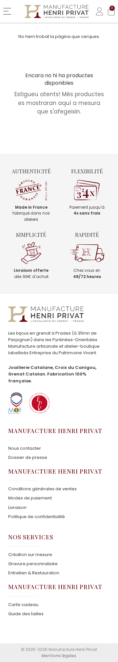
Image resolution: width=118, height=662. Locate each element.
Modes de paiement (30, 498)
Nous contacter (24, 448)
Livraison (17, 507)
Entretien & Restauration (33, 573)
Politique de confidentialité (36, 517)
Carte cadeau (23, 604)
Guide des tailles (26, 614)
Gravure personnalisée (33, 564)
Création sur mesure (30, 554)
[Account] (97, 11)
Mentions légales (59, 655)
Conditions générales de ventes (42, 489)
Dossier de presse (27, 457)
